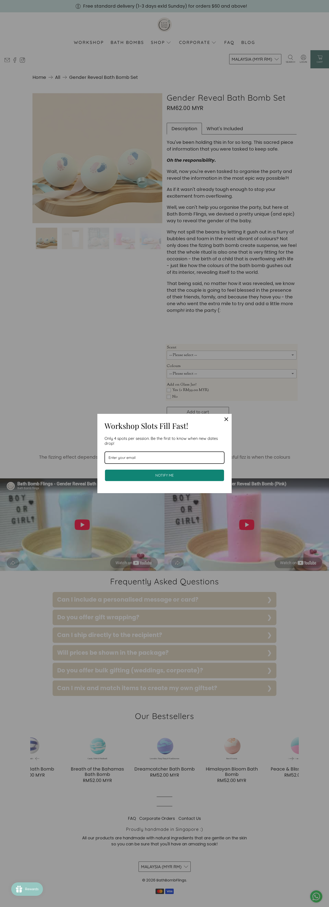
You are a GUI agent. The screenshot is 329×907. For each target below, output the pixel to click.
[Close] (226, 419)
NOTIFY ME (164, 475)
